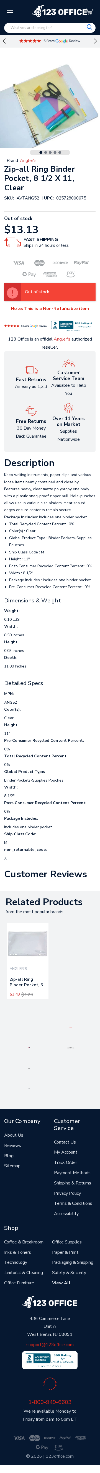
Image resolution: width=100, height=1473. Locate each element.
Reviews (12, 1145)
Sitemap (12, 1166)
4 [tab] (55, 152)
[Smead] (29, 1047)
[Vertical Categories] (10, 10)
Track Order (65, 1162)
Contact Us (65, 1142)
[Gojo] (29, 1088)
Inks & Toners (17, 1252)
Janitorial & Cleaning (23, 1273)
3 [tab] (50, 152)
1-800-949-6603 (49, 1402)
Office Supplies (67, 1242)
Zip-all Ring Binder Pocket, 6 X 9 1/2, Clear (26, 983)
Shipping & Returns (72, 1183)
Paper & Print (65, 1252)
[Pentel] (70, 1027)
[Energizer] (29, 1068)
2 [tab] (45, 152)
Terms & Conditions (73, 1203)
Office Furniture (19, 1283)
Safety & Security (69, 1273)
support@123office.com (50, 1345)
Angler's (62, 339)
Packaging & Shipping (72, 1262)
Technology (15, 1262)
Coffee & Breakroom (23, 1242)
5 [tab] (59, 152)
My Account (65, 1152)
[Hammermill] (71, 1047)
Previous (4, 41)
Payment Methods (72, 1173)
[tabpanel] (28, 961)
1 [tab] (41, 152)
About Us (13, 1135)
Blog (9, 1156)
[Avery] (29, 1027)
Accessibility (66, 1214)
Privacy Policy (67, 1193)
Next (95, 41)
